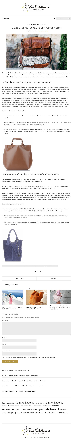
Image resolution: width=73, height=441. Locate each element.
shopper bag (12, 413)
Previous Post (19, 278)
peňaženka (63, 409)
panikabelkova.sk (51, 265)
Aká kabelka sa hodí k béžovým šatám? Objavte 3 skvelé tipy (19, 391)
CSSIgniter (46, 437)
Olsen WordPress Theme (31, 437)
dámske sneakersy (14, 405)
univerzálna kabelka (28, 413)
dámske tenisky (24, 405)
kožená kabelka (29, 265)
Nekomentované (43, 30)
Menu (6, 18)
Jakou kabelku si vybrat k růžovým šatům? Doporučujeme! (12, 308)
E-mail (4, 344)
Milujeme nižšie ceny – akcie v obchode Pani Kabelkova (34, 308)
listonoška (25, 409)
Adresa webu (6, 351)
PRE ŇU (43, 24)
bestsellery (12, 403)
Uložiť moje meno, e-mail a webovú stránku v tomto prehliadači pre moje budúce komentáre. (29, 357)
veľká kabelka (47, 412)
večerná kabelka (39, 412)
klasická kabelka (46, 405)
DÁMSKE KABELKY (33, 24)
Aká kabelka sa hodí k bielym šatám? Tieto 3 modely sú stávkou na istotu (22, 386)
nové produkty (33, 409)
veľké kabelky (54, 412)
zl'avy (61, 413)
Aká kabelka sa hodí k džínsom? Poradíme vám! (15, 370)
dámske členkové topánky (35, 405)
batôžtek (5, 403)
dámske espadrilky (39, 403)
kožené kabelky (40, 265)
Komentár (5, 320)
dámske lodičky (5, 405)
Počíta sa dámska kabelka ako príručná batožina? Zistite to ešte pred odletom (60, 307)
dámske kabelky (19, 265)
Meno (4, 337)
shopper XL (19, 412)
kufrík (18, 409)
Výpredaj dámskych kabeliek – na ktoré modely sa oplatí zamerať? (20, 375)
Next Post (53, 278)
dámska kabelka (8, 265)
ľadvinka (65, 412)
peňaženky (5, 412)
